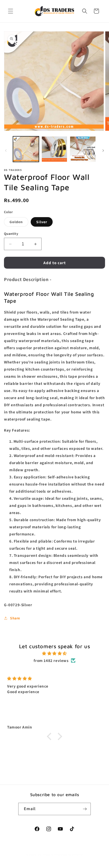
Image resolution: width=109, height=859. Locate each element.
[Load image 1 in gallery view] (26, 149)
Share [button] (15, 618)
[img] (54, 653)
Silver (41, 222)
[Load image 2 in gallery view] (54, 149)
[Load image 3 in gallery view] (83, 149)
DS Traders (45, 854)
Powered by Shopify (68, 854)
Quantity (11, 233)
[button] (10, 11)
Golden (19, 223)
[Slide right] (103, 150)
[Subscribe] (84, 809)
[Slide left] (6, 150)
